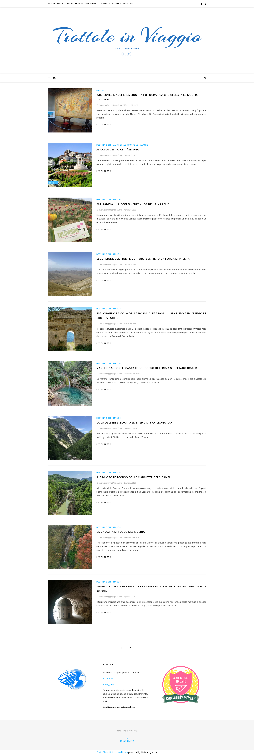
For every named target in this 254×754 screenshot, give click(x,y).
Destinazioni (104, 145)
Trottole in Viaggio (127, 36)
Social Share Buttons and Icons (112, 752)
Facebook (108, 678)
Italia (60, 3)
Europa (69, 3)
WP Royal (133, 730)
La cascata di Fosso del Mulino (120, 532)
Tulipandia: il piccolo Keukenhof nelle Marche (132, 204)
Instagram (108, 684)
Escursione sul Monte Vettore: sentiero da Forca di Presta (143, 258)
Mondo (79, 3)
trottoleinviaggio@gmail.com (110, 105)
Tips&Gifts (90, 3)
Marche (51, 3)
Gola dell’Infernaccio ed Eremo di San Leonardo (134, 422)
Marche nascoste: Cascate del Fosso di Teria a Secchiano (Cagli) (146, 368)
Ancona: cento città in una (117, 149)
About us (128, 3)
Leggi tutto (103, 124)
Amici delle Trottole (109, 3)
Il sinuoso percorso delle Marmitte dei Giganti (133, 477)
